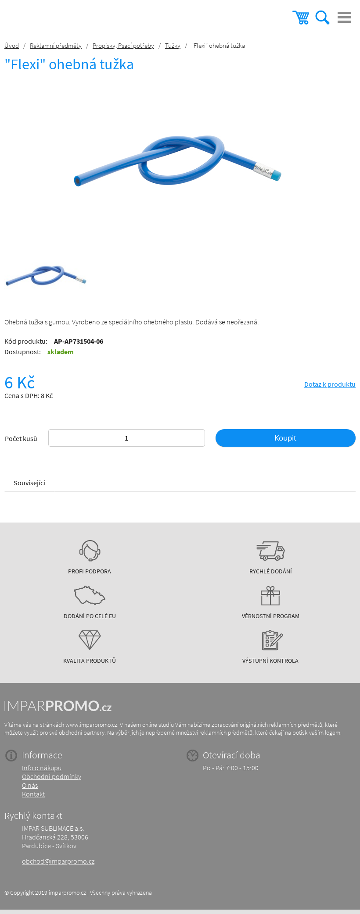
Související (29, 482)
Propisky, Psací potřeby (123, 45)
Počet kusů (21, 438)
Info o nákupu (41, 767)
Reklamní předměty (56, 45)
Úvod (11, 45)
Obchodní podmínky (51, 776)
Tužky (172, 45)
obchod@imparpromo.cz (58, 861)
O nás (30, 785)
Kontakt (33, 794)
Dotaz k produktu (330, 384)
